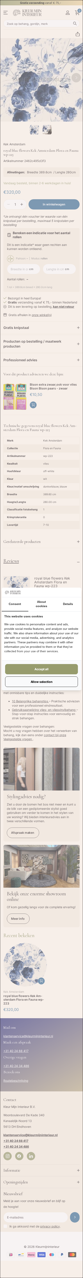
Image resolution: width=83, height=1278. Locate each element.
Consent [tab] (15, 604)
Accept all (41, 669)
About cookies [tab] (41, 604)
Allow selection (42, 682)
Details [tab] (68, 604)
